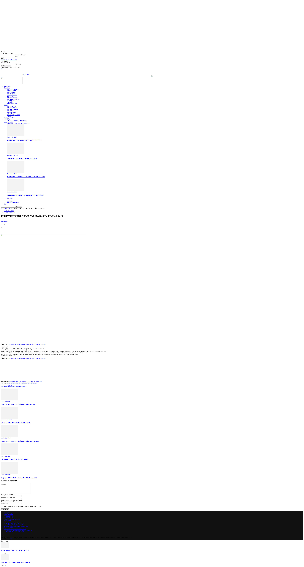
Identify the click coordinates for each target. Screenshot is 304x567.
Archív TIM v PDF (9, 122)
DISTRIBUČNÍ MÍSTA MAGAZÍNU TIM (15, 529)
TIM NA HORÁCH (12, 109)
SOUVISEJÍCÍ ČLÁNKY (8, 386)
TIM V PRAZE (11, 92)
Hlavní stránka (7, 86)
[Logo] (11, 83)
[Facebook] (3, 229)
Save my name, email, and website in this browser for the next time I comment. (22, 506)
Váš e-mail (18, 64)
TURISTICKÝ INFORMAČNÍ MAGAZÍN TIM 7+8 (24, 140)
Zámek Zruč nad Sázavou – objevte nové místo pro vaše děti (22, 383)
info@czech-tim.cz (14, 538)
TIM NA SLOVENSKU (13, 99)
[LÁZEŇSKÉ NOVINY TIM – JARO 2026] (9, 455)
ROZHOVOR (10, 100)
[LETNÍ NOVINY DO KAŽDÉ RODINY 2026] (15, 154)
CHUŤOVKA (10, 113)
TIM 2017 (9, 198)
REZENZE (10, 96)
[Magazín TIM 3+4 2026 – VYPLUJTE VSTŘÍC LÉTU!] (15, 190)
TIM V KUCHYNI (12, 98)
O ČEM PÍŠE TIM (8, 515)
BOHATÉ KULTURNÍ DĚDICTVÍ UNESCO (15, 562)
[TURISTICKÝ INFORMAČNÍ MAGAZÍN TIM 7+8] (15, 135)
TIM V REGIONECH (13, 89)
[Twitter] (9, 229)
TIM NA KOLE (11, 112)
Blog (5, 204)
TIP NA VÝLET (11, 90)
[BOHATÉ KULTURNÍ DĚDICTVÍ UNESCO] (5, 559)
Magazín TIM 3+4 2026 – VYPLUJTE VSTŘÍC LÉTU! (25, 195)
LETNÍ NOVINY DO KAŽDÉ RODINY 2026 (22, 158)
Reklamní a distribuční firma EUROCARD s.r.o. (16, 526)
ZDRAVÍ (9, 116)
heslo (16, 56)
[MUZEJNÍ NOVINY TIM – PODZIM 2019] (5, 547)
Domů (2, 208)
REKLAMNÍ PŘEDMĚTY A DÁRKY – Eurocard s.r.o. (18, 530)
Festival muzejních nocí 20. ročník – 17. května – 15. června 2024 (25, 381)
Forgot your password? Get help (9, 59)
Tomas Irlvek (4, 221)
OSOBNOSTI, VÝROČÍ (13, 115)
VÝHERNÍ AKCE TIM (10, 520)
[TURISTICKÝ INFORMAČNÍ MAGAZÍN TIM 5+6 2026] (15, 172)
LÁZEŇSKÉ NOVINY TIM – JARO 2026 (14, 459)
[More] (14, 229)
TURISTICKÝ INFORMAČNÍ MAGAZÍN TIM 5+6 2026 (26, 177)
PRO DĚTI (10, 102)
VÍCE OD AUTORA (20, 386)
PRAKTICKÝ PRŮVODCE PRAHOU (14, 531)
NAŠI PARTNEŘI (8, 527)
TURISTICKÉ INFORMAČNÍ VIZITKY (14, 524)
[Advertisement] (19, 365)
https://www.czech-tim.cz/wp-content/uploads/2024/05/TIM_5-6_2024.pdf (26, 344)
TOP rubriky (7, 88)
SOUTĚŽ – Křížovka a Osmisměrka (16, 120)
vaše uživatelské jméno (21, 54)
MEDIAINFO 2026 (9, 517)
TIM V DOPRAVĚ (12, 107)
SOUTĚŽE (7, 119)
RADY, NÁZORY (12, 103)
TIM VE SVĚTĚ (11, 106)
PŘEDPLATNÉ (8, 513)
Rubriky (6, 105)
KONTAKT (7, 512)
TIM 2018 (22, 123)
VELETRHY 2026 (8, 516)
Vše (8, 123)
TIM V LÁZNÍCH (12, 95)
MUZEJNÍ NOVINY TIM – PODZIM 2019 (15, 550)
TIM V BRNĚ (11, 93)
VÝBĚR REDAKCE (9, 212)
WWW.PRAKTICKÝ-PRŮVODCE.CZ (14, 523)
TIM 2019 (27, 123)
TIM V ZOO (10, 110)
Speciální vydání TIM (14, 123)
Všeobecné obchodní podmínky (12, 519)
